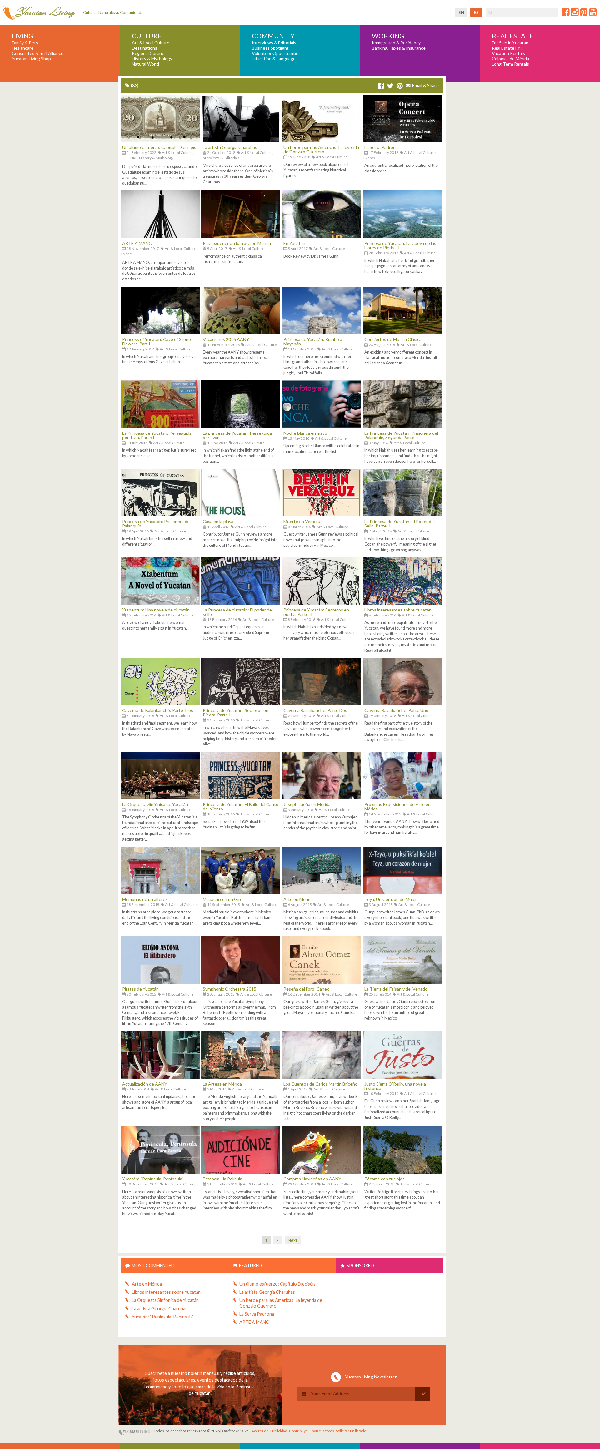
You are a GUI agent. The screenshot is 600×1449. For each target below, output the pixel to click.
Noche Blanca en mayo (305, 433)
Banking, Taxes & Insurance (399, 48)
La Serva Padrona (381, 147)
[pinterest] (400, 86)
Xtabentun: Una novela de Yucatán (156, 609)
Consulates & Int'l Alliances (39, 53)
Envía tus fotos (322, 1431)
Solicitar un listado (351, 1431)
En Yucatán (294, 243)
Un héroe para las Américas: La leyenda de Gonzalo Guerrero (321, 149)
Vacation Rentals (508, 53)
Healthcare (22, 48)
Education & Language (274, 58)
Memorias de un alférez (144, 899)
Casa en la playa (218, 521)
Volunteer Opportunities (276, 53)
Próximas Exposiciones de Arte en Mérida (397, 806)
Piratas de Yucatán (140, 989)
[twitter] (390, 86)
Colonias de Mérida (510, 58)
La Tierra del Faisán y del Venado (396, 989)
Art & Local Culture (150, 42)
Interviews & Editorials (274, 42)
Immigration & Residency (396, 42)
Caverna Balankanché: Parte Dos (315, 710)
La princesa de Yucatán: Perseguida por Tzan (237, 435)
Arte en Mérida (298, 899)
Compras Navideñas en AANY (312, 1178)
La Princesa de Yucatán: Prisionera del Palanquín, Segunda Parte (401, 435)
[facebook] (381, 86)
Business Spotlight (270, 48)
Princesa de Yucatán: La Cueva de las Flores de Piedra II (400, 245)
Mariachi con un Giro (222, 899)
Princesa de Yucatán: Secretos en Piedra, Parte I (235, 712)
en (461, 12)
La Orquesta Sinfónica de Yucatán (155, 804)
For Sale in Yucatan (510, 42)
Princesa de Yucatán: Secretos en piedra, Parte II (316, 612)
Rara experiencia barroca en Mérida (237, 243)
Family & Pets (25, 42)
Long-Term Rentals (510, 64)
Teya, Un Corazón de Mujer (390, 899)
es (476, 12)
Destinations (144, 48)
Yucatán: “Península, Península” (152, 1178)
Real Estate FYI (507, 48)
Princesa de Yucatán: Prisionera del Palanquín (156, 523)
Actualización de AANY (144, 1083)
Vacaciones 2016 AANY (226, 339)
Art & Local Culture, (178, 152)
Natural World (145, 64)
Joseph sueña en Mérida (307, 804)
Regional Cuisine (148, 53)
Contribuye (298, 1431)
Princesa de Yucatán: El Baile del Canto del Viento (240, 806)
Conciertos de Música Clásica (393, 339)
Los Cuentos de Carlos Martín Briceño (320, 1083)
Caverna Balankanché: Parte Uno (396, 710)
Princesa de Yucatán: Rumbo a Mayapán (312, 341)
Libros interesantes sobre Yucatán (398, 609)
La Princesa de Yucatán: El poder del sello (238, 612)
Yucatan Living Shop (31, 58)
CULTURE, (129, 158)
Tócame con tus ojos (384, 1178)
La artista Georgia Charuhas (230, 147)
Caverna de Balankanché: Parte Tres (157, 710)
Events (369, 158)
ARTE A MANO (137, 243)
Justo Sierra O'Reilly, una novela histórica (395, 1086)
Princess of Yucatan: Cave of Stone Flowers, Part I (156, 341)
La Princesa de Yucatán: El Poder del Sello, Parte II (399, 523)
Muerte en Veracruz (302, 521)
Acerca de (260, 1431)
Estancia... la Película (222, 1178)
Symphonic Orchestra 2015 (229, 989)
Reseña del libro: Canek (306, 989)
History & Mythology (152, 58)
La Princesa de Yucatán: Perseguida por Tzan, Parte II (157, 435)
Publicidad (278, 1431)
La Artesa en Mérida (222, 1083)
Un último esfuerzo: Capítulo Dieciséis (159, 147)
